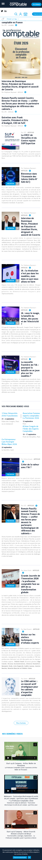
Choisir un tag (12, 19)
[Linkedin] (5, 11)
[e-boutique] (25, 14)
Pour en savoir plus (20, 857)
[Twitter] (2, 11)
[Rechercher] (16, 14)
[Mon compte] (20, 14)
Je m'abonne (36, 4)
